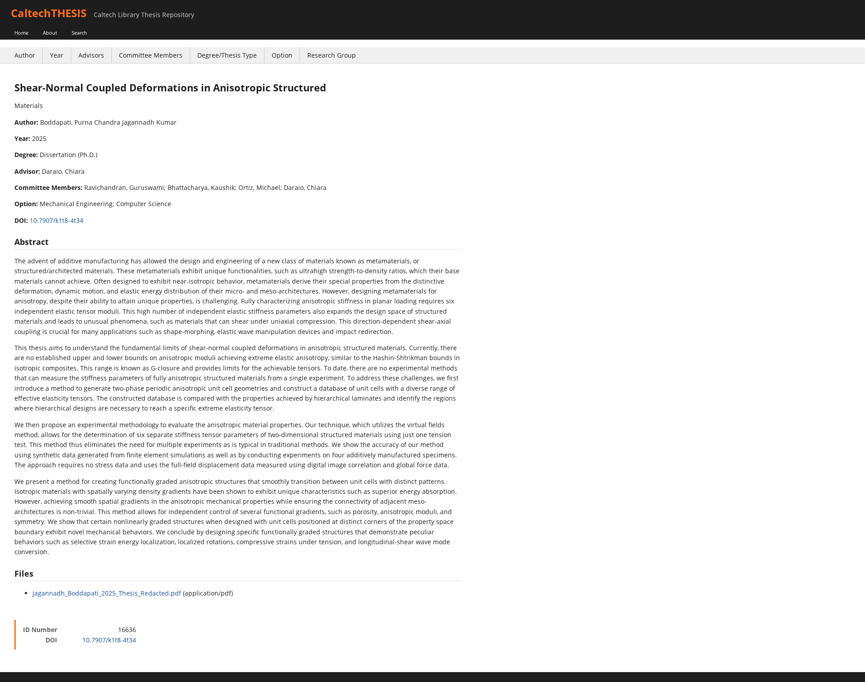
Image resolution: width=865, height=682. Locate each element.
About (50, 32)
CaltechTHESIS (48, 12)
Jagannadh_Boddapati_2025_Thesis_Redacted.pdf (106, 593)
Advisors (91, 55)
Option (282, 55)
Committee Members (150, 55)
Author (24, 55)
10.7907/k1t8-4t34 (56, 220)
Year (57, 55)
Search (79, 32)
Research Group (331, 55)
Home (21, 32)
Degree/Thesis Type (227, 55)
